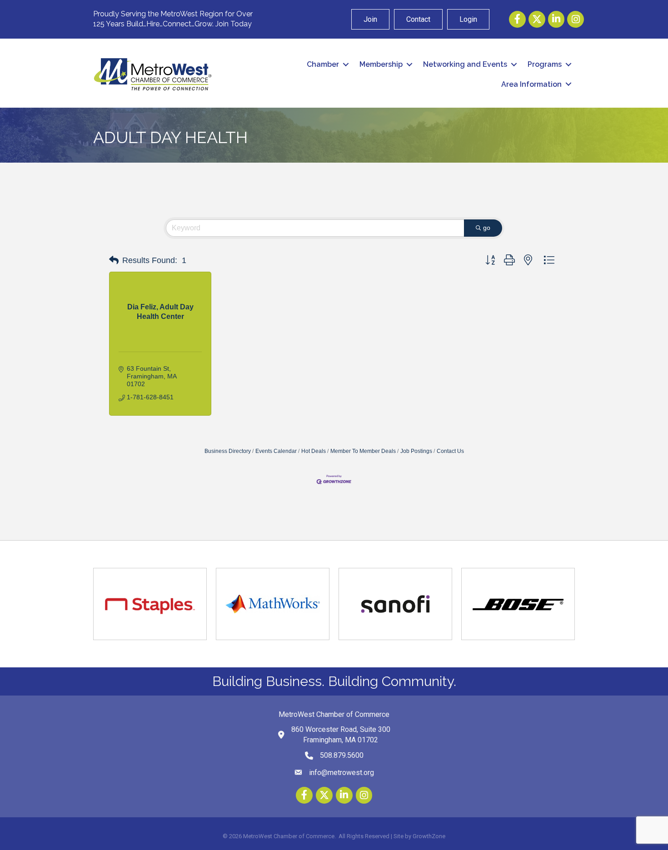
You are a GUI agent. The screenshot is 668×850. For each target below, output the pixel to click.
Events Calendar (276, 451)
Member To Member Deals (363, 451)
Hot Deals (313, 451)
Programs (545, 64)
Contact (418, 19)
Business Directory (227, 451)
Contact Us (450, 451)
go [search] (486, 227)
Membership (381, 64)
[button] (114, 260)
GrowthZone (429, 836)
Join (370, 19)
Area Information (531, 84)
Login (468, 19)
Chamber (323, 64)
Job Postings (416, 451)
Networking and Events (465, 64)
